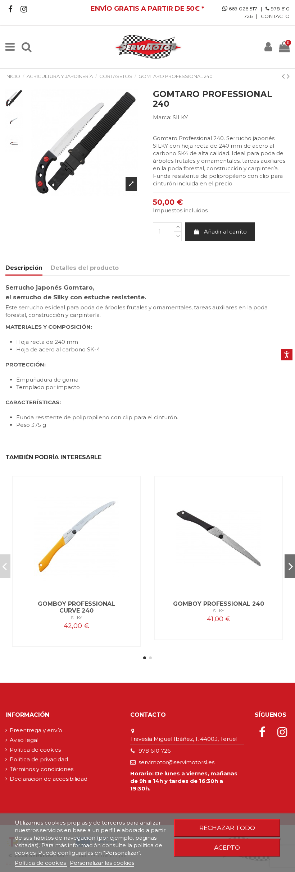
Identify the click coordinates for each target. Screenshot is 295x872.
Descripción (23, 267)
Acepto (227, 847)
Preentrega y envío (36, 730)
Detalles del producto (85, 267)
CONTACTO (275, 16)
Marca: (162, 117)
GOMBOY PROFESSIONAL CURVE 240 (76, 607)
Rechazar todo (227, 827)
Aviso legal (24, 740)
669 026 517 (242, 8)
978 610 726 (155, 750)
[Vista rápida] (76, 590)
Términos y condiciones (41, 769)
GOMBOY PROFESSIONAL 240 (218, 603)
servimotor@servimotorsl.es (176, 762)
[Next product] (288, 76)
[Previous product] (284, 76)
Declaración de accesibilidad (48, 778)
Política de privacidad (39, 759)
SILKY (180, 117)
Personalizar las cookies (102, 862)
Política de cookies (35, 749)
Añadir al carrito (225, 231)
